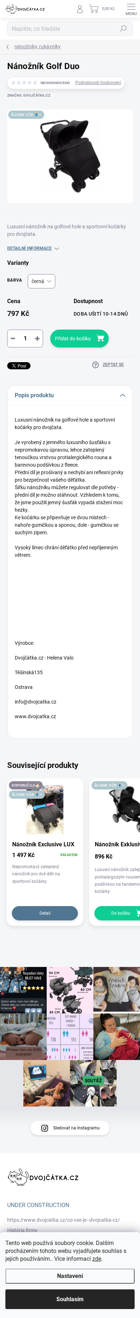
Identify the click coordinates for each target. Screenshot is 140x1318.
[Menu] (131, 9)
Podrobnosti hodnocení (98, 82)
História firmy (22, 1230)
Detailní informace (29, 248)
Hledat (123, 28)
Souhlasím (70, 1299)
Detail (45, 913)
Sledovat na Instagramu (76, 1127)
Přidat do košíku (73, 338)
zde (96, 1258)
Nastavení (70, 1276)
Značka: (28, 95)
